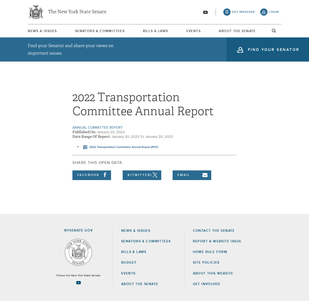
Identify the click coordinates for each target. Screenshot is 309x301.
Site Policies (206, 262)
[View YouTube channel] (205, 12)
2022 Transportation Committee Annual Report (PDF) (123, 147)
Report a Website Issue (217, 241)
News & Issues (42, 31)
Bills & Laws (155, 31)
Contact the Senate (214, 230)
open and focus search (274, 32)
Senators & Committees (100, 31)
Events (193, 31)
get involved (243, 12)
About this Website (213, 273)
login (274, 12)
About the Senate (139, 284)
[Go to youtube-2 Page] (78, 282)
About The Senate (237, 31)
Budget (128, 262)
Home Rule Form (210, 252)
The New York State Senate (77, 12)
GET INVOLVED (206, 284)
